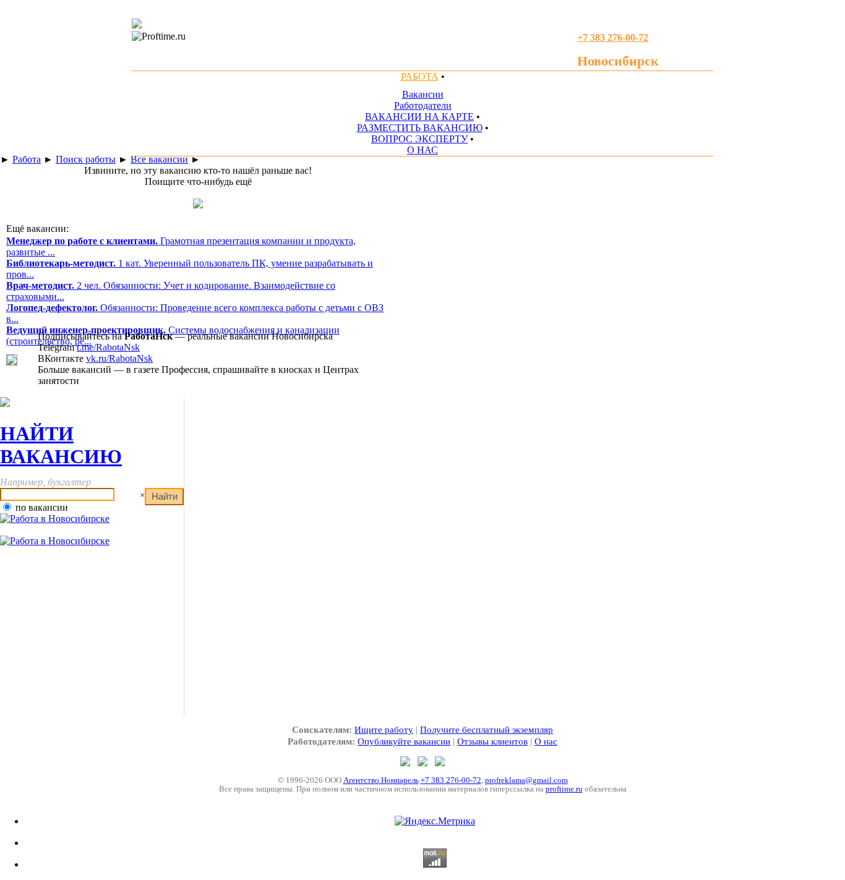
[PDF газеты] (137, 25)
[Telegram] (406, 763)
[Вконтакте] (440, 763)
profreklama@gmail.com (526, 780)
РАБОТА (420, 76)
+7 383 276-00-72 (451, 780)
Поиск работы (86, 159)
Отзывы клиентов (492, 741)
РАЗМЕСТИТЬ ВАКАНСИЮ (420, 127)
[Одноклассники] (424, 763)
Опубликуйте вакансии (404, 741)
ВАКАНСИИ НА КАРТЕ (419, 116)
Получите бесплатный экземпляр (486, 730)
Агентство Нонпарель (381, 780)
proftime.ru (564, 788)
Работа (26, 159)
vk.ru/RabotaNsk (119, 358)
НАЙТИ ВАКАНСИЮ (61, 445)
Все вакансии (159, 159)
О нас (545, 741)
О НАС (422, 150)
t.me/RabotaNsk (108, 347)
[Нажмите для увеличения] (11, 362)
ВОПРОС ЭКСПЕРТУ (419, 139)
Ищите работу (383, 730)
